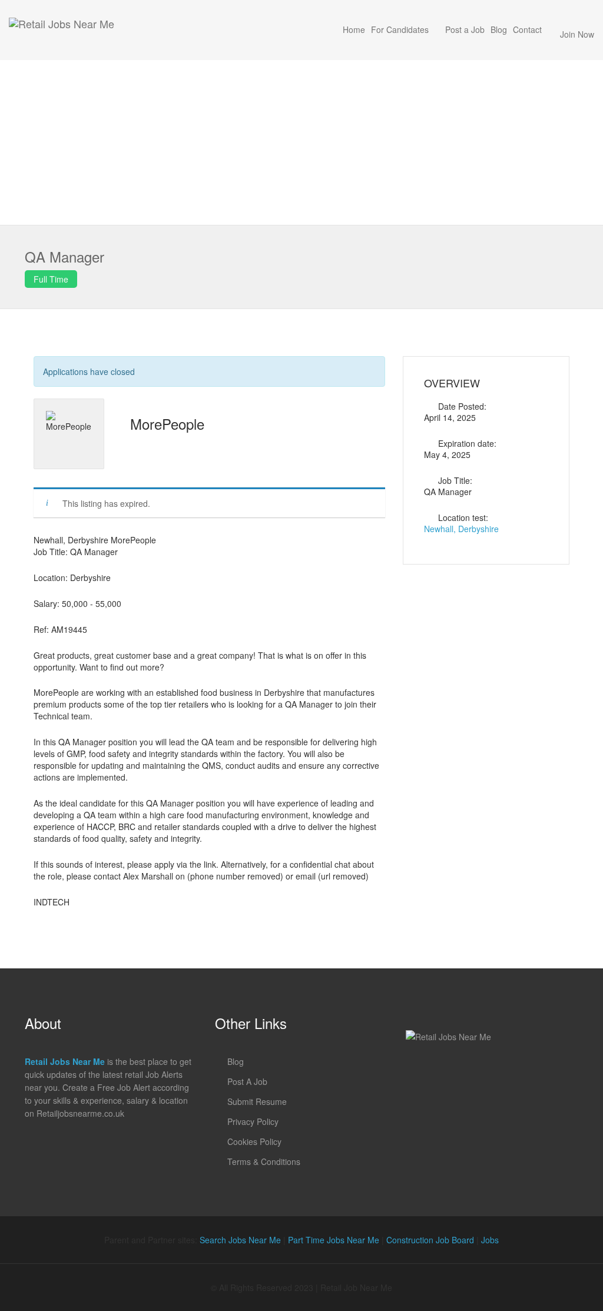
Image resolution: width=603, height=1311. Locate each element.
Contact (527, 29)
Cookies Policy (254, 1141)
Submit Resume (257, 1101)
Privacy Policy (253, 1121)
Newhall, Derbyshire (461, 529)
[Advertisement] (301, 142)
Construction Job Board (430, 1240)
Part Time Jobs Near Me (333, 1240)
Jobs (490, 1240)
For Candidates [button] (400, 29)
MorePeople (167, 423)
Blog (499, 29)
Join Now (577, 34)
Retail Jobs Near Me (65, 1061)
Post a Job (465, 29)
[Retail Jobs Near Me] (61, 30)
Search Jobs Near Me (240, 1240)
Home (354, 29)
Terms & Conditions (263, 1161)
